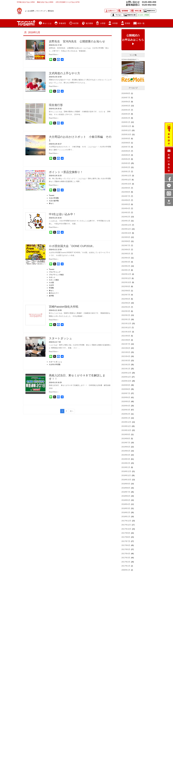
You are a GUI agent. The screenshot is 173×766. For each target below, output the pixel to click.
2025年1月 (125, 171)
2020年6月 (125, 397)
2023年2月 (125, 266)
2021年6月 (125, 348)
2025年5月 (125, 155)
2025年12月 (126, 126)
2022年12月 (126, 274)
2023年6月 (125, 249)
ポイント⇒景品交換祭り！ (66, 172)
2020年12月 (126, 373)
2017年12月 (126, 521)
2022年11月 (126, 278)
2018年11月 (126, 475)
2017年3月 (125, 558)
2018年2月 (125, 512)
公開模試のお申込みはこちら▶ (133, 39)
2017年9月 (125, 533)
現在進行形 (56, 105)
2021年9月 (125, 336)
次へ (71, 411)
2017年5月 (125, 549)
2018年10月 (126, 480)
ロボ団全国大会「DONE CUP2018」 (72, 246)
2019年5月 (125, 451)
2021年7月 (125, 344)
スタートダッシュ (60, 338)
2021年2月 (125, 365)
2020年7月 (125, 393)
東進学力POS (151, 10)
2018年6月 (125, 496)
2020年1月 (125, 418)
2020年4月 (125, 406)
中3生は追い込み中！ (62, 214)
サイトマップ (40, 11)
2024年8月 (125, 192)
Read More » (53, 54)
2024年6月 (125, 200)
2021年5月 (125, 352)
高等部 (127, 23)
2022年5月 (125, 303)
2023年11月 (126, 229)
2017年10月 (126, 529)
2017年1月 (125, 566)
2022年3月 (125, 311)
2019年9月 (125, 434)
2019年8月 (125, 438)
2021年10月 (126, 332)
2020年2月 (125, 414)
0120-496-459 (149, 2)
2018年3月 (125, 508)
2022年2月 (125, 315)
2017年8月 (125, 537)
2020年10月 (126, 381)
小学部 (102, 23)
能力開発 (89, 23)
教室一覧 (141, 23)
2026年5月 (125, 106)
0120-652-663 (149, 5)
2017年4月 (125, 554)
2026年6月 (125, 102)
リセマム (124, 75)
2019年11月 (126, 426)
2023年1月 (125, 270)
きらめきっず (143, 15)
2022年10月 (126, 282)
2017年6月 (125, 545)
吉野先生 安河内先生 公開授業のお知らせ (77, 41)
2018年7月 (125, 492)
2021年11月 (126, 327)
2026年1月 (125, 122)
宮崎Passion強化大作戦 (63, 306)
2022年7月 (125, 295)
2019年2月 (125, 463)
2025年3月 (125, 163)
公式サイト (112, 11)
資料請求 (169, 139)
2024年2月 (125, 217)
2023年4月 (125, 258)
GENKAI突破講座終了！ (130, 60)
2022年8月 (125, 291)
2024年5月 (125, 204)
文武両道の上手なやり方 (64, 73)
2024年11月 (126, 180)
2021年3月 (125, 360)
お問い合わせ (169, 163)
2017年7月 (125, 541)
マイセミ (119, 15)
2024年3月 (125, 212)
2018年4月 (125, 504)
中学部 (115, 23)
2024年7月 (125, 196)
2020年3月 (125, 410)
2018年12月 (126, 471)
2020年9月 (125, 385)
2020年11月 (126, 377)
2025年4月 (125, 159)
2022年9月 (125, 286)
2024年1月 (125, 221)
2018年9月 (125, 484)
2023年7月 (125, 245)
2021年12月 (126, 323)
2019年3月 (125, 459)
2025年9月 (125, 138)
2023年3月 (125, 262)
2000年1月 (125, 570)
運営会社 (51, 11)
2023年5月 (125, 254)
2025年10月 (126, 134)
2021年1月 (125, 369)
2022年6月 (125, 299)
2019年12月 (126, 422)
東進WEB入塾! (131, 15)
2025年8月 (125, 143)
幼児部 (76, 23)
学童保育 (62, 23)
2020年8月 (125, 389)
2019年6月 (125, 447)
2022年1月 (125, 319)
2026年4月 (125, 110)
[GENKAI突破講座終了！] (133, 67)
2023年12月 (126, 225)
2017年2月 (125, 562)
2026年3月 (125, 114)
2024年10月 (126, 184)
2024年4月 (125, 208)
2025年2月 (125, 167)
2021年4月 (125, 356)
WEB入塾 (138, 11)
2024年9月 (125, 188)
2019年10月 (126, 430)
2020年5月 (125, 401)
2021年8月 (125, 340)
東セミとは (47, 23)
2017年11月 (126, 525)
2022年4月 (125, 307)
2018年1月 (125, 516)
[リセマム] (133, 79)
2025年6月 (125, 151)
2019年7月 (125, 443)
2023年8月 (125, 241)
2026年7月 (125, 98)
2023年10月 (126, 233)
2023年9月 (125, 237)
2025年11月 (126, 130)
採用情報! (125, 11)
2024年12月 (126, 176)
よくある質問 (29, 11)
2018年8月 (125, 488)
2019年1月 (125, 467)
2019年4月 (125, 455)
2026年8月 (125, 93)
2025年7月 (125, 147)
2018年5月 (125, 500)
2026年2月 (125, 118)
